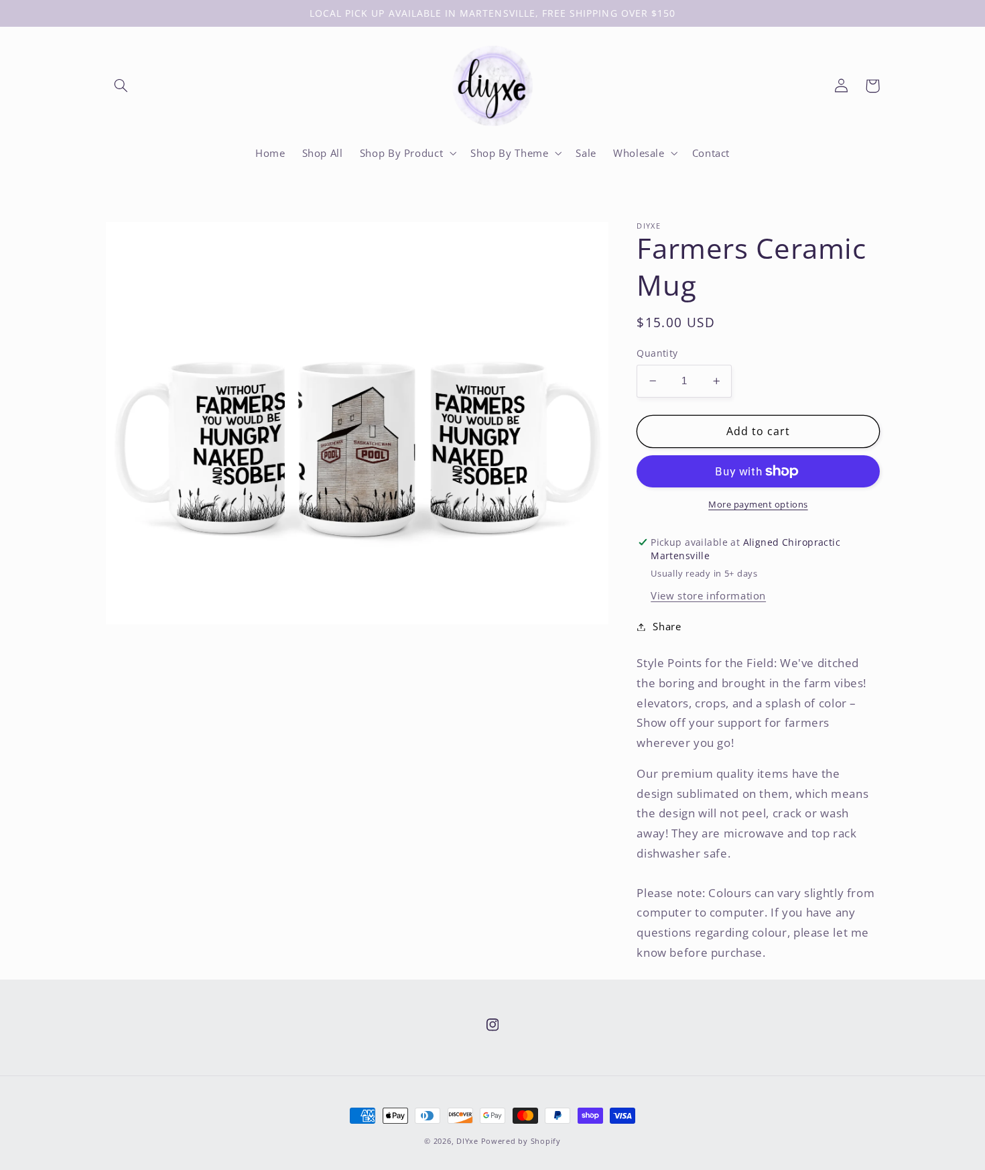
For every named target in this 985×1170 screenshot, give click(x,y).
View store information (708, 595)
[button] (121, 85)
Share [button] (667, 626)
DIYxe (467, 1141)
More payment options (758, 504)
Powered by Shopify (521, 1141)
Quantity (657, 353)
